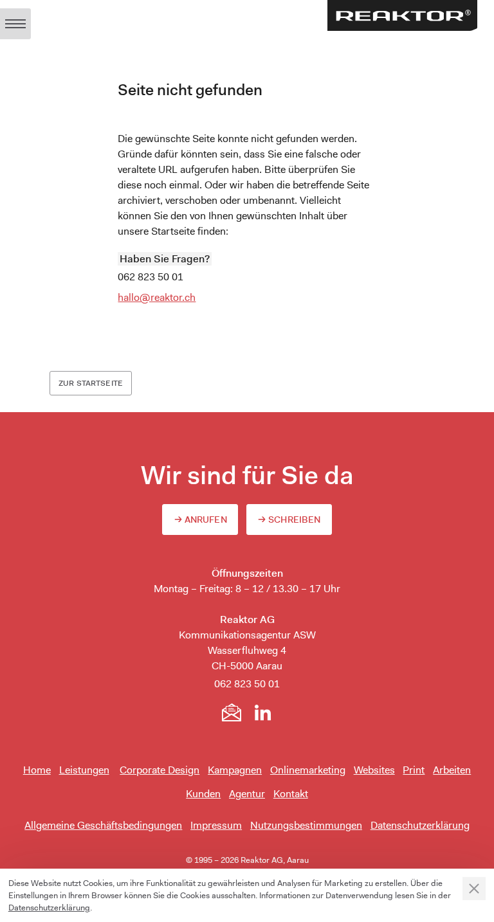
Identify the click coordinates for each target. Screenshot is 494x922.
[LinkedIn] (262, 712)
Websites (374, 770)
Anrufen (206, 519)
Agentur (247, 793)
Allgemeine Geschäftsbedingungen (103, 825)
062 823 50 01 (150, 277)
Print (414, 770)
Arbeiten (452, 770)
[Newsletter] (231, 712)
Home (37, 770)
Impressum (216, 825)
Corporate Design (159, 770)
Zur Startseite (91, 383)
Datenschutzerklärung (420, 825)
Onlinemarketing (307, 770)
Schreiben (294, 519)
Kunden (203, 793)
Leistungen (84, 770)
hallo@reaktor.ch (157, 297)
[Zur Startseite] (402, 15)
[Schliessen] (474, 888)
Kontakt (290, 793)
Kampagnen (235, 770)
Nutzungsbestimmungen (306, 825)
